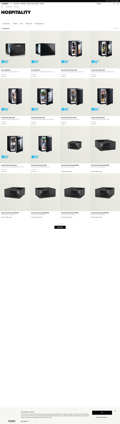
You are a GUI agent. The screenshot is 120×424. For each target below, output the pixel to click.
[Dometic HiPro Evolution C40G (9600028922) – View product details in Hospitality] (75, 54)
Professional (8, 6)
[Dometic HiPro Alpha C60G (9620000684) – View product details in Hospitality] (45, 102)
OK (102, 412)
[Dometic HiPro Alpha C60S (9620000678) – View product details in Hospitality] (105, 102)
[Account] (114, 3)
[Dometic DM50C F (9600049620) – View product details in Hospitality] (45, 54)
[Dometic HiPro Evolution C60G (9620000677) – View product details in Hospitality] (15, 149)
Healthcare (23, 3)
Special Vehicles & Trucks (33, 3)
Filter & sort (6, 28)
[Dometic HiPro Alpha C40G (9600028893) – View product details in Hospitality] (105, 54)
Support (108, 1)
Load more (60, 227)
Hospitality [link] (16, 6)
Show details (24, 421)
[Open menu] (11, 3)
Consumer (112, 1)
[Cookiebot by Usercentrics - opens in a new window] (12, 421)
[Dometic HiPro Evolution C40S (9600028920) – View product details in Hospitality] (45, 149)
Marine (42, 3)
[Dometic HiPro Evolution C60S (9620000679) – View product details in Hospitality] (75, 102)
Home (2, 6)
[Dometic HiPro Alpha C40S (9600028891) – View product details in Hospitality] (15, 102)
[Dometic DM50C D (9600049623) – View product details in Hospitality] (15, 54)
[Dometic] (4, 3)
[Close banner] (115, 411)
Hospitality (16, 3)
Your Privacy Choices (101, 417)
